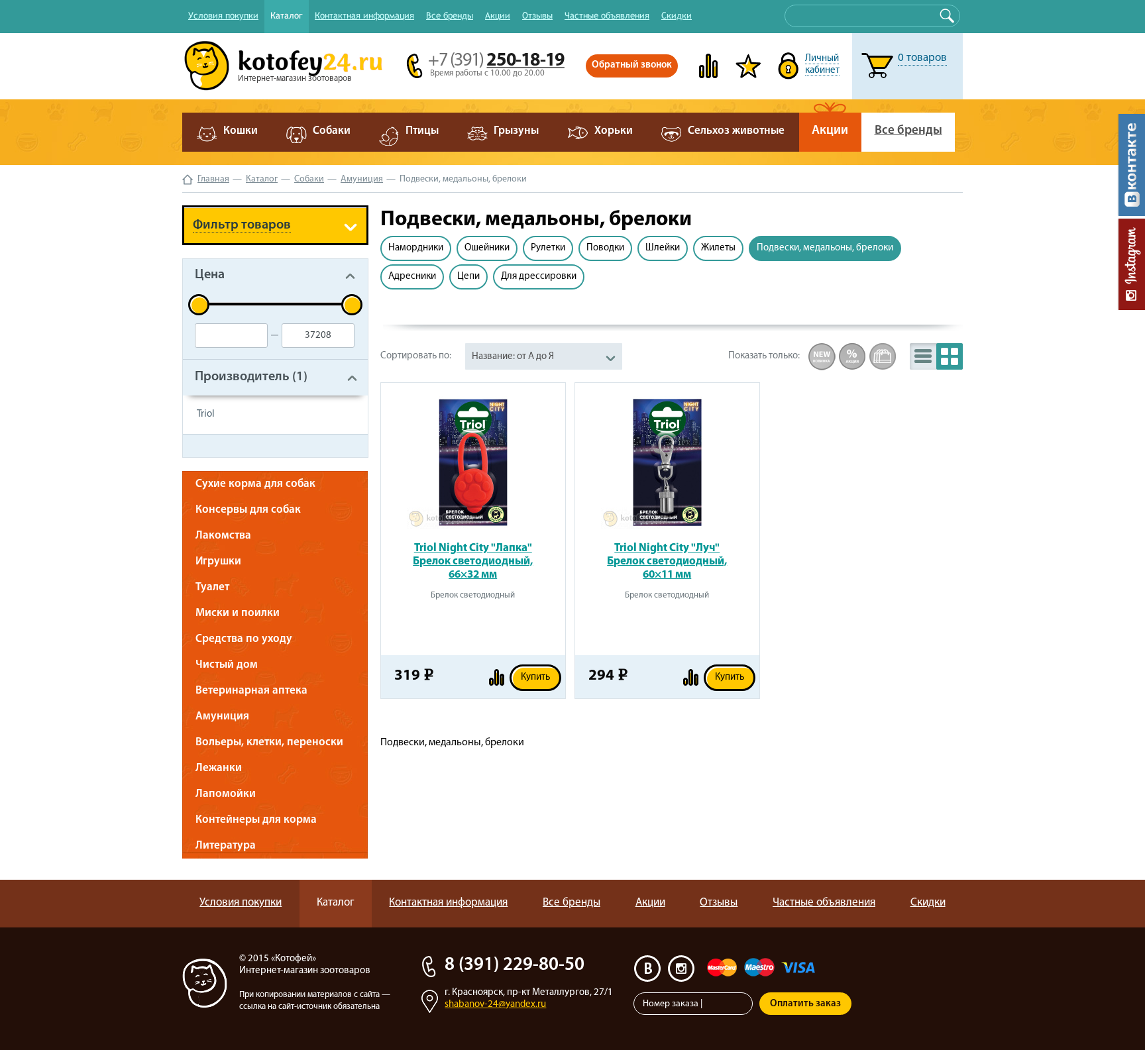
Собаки (309, 179)
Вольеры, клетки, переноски (269, 742)
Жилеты (718, 248)
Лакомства (223, 535)
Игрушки (218, 561)
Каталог (286, 15)
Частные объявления (607, 15)
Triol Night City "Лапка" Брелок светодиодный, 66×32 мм (473, 561)
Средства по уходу (243, 639)
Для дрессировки (538, 277)
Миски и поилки (237, 613)
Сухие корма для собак (255, 484)
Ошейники (487, 248)
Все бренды (449, 15)
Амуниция (362, 179)
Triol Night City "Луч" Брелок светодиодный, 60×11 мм (667, 561)
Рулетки (548, 248)
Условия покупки (223, 15)
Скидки (676, 15)
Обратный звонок (632, 65)
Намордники (415, 248)
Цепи (468, 277)
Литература (225, 845)
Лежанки (218, 768)
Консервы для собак (248, 509)
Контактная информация (364, 15)
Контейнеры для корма (256, 819)
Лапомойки (225, 794)
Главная (213, 179)
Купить (535, 677)
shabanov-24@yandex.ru (495, 1005)
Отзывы (537, 15)
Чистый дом (226, 664)
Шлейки (662, 248)
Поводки (605, 248)
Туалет (212, 587)
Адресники (412, 277)
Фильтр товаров (242, 225)
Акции (497, 15)
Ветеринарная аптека (251, 690)
